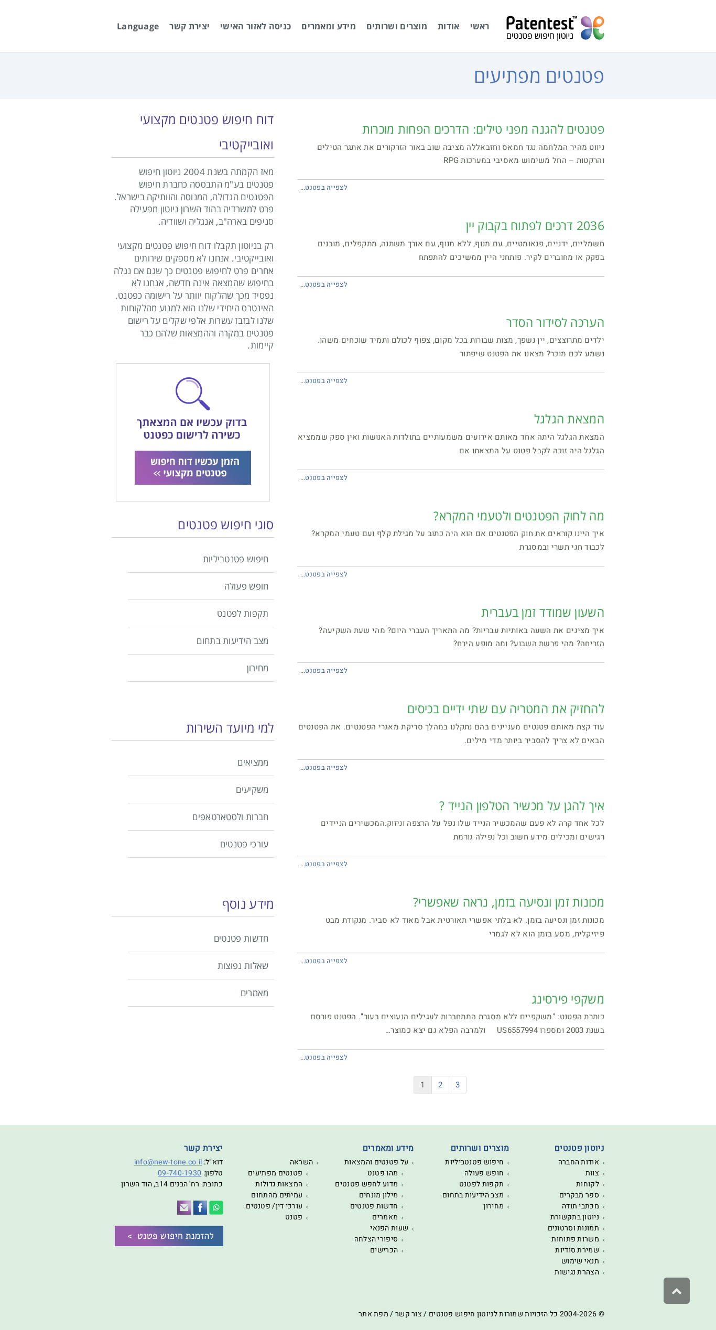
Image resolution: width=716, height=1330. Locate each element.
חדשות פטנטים (241, 938)
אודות (449, 26)
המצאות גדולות (278, 1184)
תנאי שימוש (580, 1261)
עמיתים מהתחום (276, 1195)
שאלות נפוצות (243, 966)
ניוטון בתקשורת (574, 1217)
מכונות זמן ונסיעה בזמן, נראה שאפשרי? (508, 901)
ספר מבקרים (579, 1195)
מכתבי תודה (580, 1206)
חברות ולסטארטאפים (230, 817)
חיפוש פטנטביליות (236, 559)
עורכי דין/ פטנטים (274, 1206)
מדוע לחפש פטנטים (366, 1184)
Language (138, 26)
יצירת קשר (189, 26)
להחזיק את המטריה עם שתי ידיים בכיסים (505, 708)
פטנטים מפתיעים (275, 1173)
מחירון (258, 668)
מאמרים (255, 993)
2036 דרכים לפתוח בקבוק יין (535, 225)
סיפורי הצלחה (376, 1239)
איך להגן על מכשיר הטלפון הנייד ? (521, 805)
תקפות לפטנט (242, 613)
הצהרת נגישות (577, 1272)
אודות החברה (578, 1162)
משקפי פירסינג (567, 998)
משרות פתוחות (575, 1239)
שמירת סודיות (577, 1250)
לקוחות (587, 1184)
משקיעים (252, 789)
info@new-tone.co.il (168, 1162)
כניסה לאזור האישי (255, 26)
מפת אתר (373, 1314)
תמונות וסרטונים (574, 1228)
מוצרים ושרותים (396, 26)
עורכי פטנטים (244, 844)
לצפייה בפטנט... (324, 187)
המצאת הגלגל (569, 418)
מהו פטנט (382, 1173)
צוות (592, 1173)
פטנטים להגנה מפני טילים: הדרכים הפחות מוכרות (483, 129)
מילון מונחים (378, 1195)
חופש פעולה (246, 586)
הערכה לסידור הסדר (555, 322)
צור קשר (408, 1314)
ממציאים (252, 762)
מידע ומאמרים (328, 26)
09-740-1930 (179, 1173)
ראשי (480, 26)
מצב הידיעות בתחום (232, 641)
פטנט (293, 1217)
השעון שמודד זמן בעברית (542, 612)
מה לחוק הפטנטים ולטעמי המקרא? (518, 515)
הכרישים (384, 1250)
